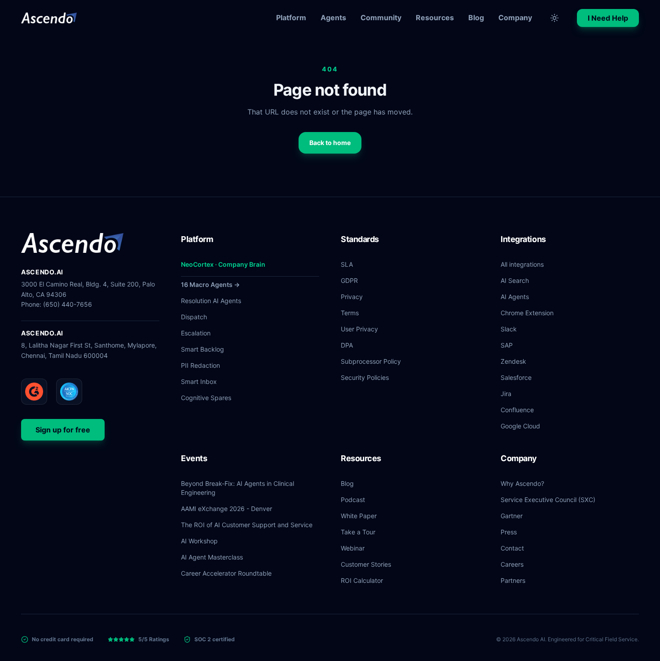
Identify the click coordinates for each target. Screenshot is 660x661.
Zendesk (513, 361)
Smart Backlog (202, 349)
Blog (476, 17)
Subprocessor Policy (371, 361)
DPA (347, 345)
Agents (333, 17)
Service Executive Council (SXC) (548, 499)
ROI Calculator (362, 580)
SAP (507, 345)
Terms (350, 313)
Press (509, 532)
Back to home (330, 142)
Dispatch (194, 317)
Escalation (196, 333)
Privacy (352, 296)
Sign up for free (62, 429)
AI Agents (515, 296)
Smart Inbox (199, 381)
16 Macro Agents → (210, 284)
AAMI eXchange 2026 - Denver (226, 508)
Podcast (353, 499)
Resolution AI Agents (211, 300)
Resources (435, 17)
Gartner (512, 516)
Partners (513, 580)
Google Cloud (520, 426)
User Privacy (359, 329)
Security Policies (365, 377)
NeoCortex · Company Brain (223, 264)
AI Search (515, 280)
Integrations (523, 239)
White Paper (359, 516)
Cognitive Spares (206, 397)
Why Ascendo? (522, 483)
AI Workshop (199, 541)
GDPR (349, 280)
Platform (291, 17)
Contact (512, 548)
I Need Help (608, 17)
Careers (512, 564)
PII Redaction (200, 365)
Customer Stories (366, 564)
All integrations (522, 264)
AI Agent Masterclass (212, 557)
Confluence (517, 410)
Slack (509, 329)
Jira (506, 393)
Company (515, 17)
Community (381, 17)
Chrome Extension (527, 313)
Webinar (353, 548)
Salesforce (516, 377)
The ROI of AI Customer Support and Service (246, 525)
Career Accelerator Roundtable (226, 573)
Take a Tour (358, 532)
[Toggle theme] (554, 18)
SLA (347, 264)
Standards (360, 239)
